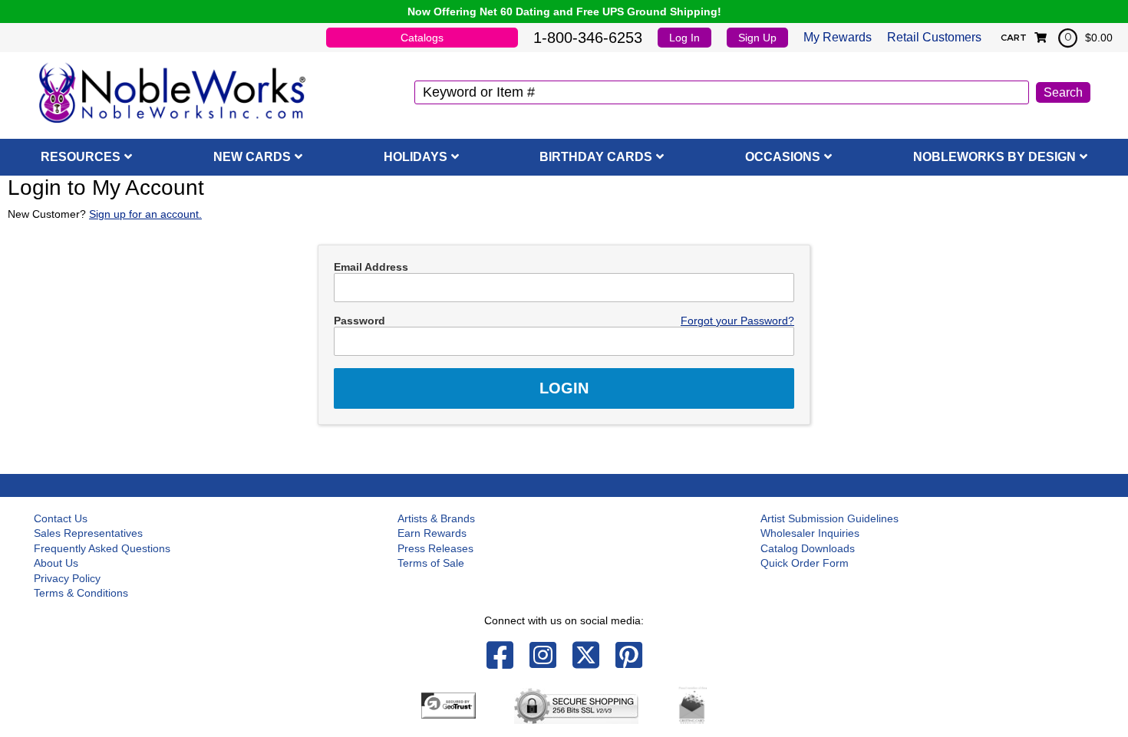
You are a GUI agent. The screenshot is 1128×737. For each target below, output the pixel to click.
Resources (80, 156)
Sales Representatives (88, 533)
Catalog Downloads (807, 548)
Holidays (415, 156)
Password (359, 320)
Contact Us (60, 518)
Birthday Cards (595, 156)
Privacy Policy (67, 578)
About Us (56, 563)
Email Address (371, 267)
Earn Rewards (432, 533)
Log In (684, 37)
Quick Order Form (804, 563)
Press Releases (435, 548)
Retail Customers (934, 37)
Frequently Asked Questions (102, 548)
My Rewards (837, 37)
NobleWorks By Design (994, 156)
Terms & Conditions (81, 593)
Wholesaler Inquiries (809, 533)
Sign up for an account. (145, 214)
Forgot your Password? (737, 320)
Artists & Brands (436, 518)
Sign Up (757, 37)
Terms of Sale (430, 563)
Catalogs (422, 37)
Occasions (782, 156)
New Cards (252, 156)
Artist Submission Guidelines (829, 518)
